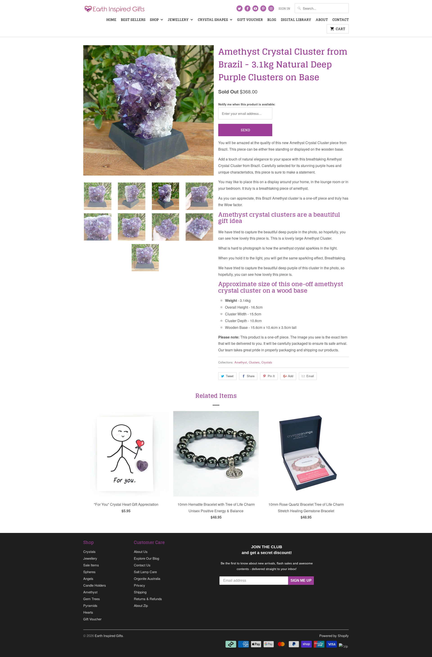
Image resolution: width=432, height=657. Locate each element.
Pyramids (90, 605)
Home (111, 20)
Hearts (88, 612)
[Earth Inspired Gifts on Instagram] (271, 8)
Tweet (230, 376)
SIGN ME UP (301, 580)
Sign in (284, 9)
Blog (271, 20)
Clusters (254, 362)
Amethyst (240, 362)
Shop (155, 20)
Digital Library (296, 20)
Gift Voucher (250, 20)
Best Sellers (133, 20)
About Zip (141, 605)
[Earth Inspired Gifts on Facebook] (247, 8)
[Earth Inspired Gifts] (114, 9)
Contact (340, 20)
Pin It (271, 376)
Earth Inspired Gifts (109, 635)
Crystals (266, 362)
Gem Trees (91, 598)
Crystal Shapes (213, 20)
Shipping (140, 592)
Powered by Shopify (334, 635)
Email (310, 376)
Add (290, 376)
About (322, 20)
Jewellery (178, 20)
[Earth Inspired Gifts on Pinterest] (263, 8)
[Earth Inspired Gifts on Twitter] (239, 8)
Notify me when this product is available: (246, 104)
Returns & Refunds (148, 598)
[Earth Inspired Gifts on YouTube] (255, 8)
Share (250, 376)
